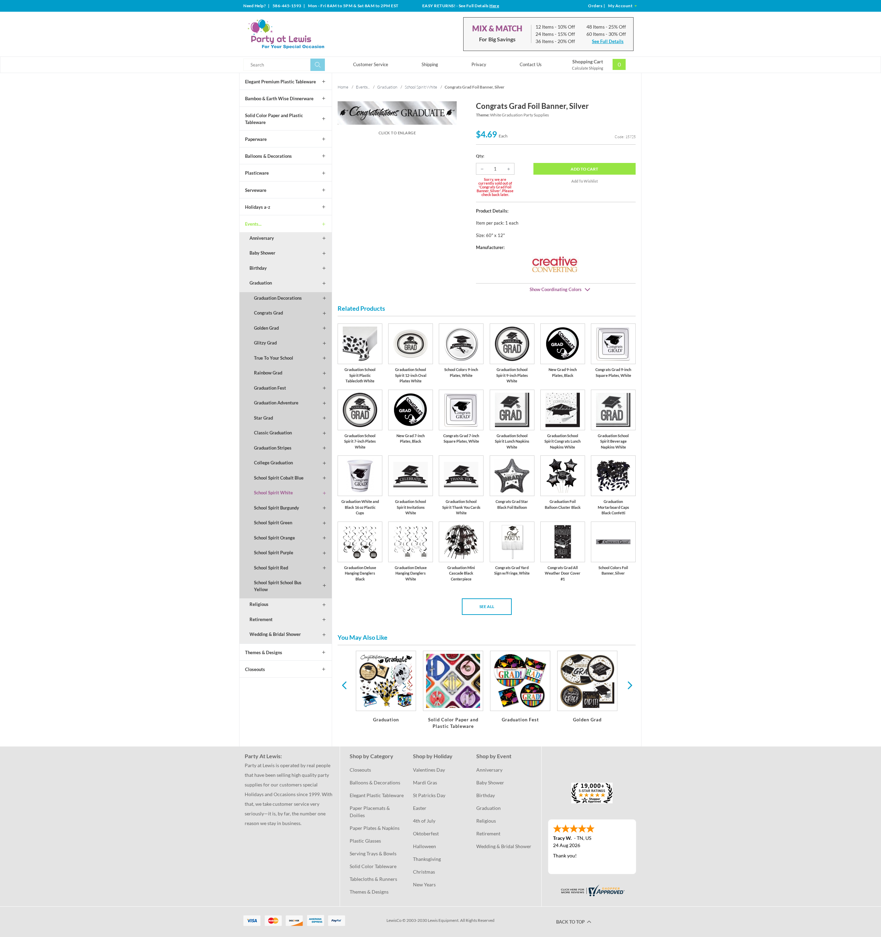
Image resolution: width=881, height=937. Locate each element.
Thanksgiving (427, 859)
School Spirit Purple (273, 552)
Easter (419, 808)
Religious (259, 604)
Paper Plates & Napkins (375, 828)
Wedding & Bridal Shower (275, 634)
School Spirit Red (271, 567)
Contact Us (531, 64)
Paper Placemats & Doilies (370, 811)
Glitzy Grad (265, 343)
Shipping (430, 64)
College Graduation (273, 462)
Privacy (478, 64)
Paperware (256, 139)
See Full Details (608, 41)
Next (629, 685)
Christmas (424, 872)
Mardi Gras (425, 782)
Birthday (258, 268)
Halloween (424, 846)
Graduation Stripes (272, 448)
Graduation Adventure (276, 402)
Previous (344, 685)
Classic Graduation (273, 432)
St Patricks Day (429, 795)
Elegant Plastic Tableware (377, 795)
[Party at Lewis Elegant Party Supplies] (302, 34)
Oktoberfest (426, 833)
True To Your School (273, 358)
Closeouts (255, 669)
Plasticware (257, 173)
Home (343, 87)
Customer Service (370, 64)
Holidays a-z (257, 207)
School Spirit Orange (274, 537)
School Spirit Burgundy (276, 508)
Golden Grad (266, 328)
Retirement (261, 619)
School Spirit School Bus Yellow (277, 586)
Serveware (255, 190)
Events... (253, 224)
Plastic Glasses (365, 841)
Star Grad (263, 418)
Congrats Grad (268, 313)
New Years (424, 884)
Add (584, 169)
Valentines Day (429, 770)
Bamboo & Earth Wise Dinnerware (279, 98)
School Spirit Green (273, 522)
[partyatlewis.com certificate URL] (592, 890)
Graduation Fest (270, 388)
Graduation (261, 283)
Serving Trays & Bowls (373, 853)
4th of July (424, 821)
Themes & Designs (263, 652)
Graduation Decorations (278, 298)
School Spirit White (273, 492)
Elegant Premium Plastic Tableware (280, 81)
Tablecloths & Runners (373, 879)
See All (486, 606)
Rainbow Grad (268, 372)
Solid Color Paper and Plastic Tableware (274, 119)
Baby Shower (262, 253)
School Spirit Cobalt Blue (279, 478)
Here (494, 5)
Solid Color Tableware (373, 866)
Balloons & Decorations (268, 156)
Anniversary (262, 238)
